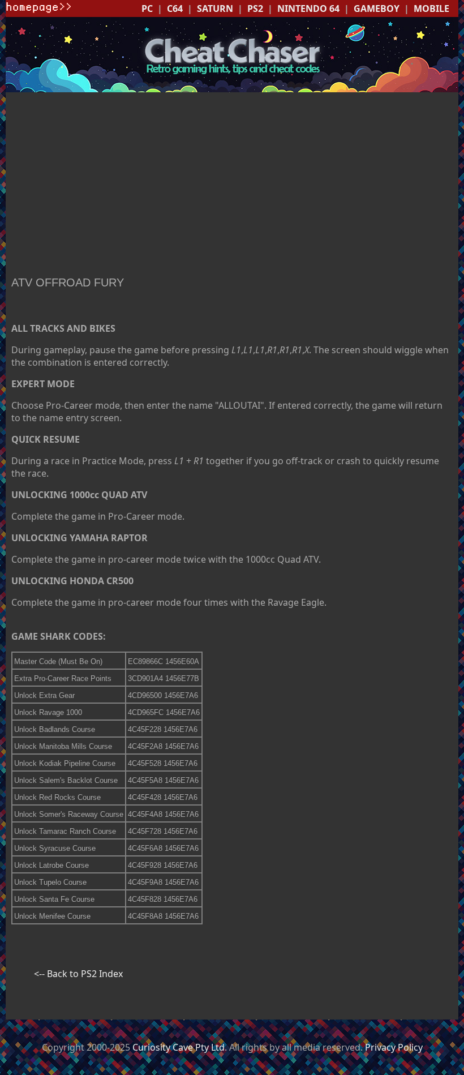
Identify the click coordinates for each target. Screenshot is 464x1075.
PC (147, 8)
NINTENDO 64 (308, 8)
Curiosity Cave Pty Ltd (178, 1047)
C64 (175, 8)
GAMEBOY (376, 8)
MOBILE (431, 8)
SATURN (215, 8)
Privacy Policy (394, 1047)
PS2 (255, 8)
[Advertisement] (232, 185)
